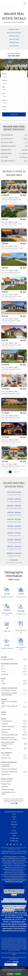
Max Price (4, 80)
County (14, 817)
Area (14, 827)
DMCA (14, 835)
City (14, 819)
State (14, 814)
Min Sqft (4, 100)
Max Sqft (4, 106)
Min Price (4, 73)
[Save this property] (25, 182)
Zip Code (14, 822)
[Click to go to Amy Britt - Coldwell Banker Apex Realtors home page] (5, 3)
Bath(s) (4, 93)
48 (17, 471)
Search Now (14, 114)
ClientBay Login (14, 838)
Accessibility (14, 833)
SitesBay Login (14, 841)
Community (14, 824)
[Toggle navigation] (25, 3)
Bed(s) (3, 87)
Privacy (14, 830)
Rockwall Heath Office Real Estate (14, 812)
